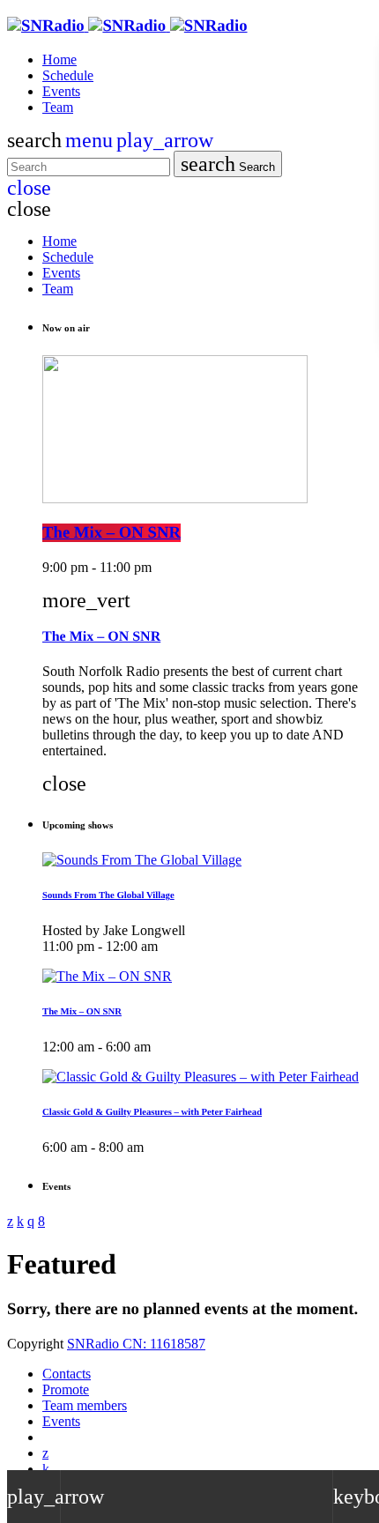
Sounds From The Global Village (108, 895)
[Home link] (127, 26)
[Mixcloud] (45, 1468)
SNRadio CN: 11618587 (136, 1343)
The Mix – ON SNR (111, 533)
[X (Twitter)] (45, 1452)
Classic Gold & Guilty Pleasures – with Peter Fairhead (152, 1112)
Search (228, 163)
